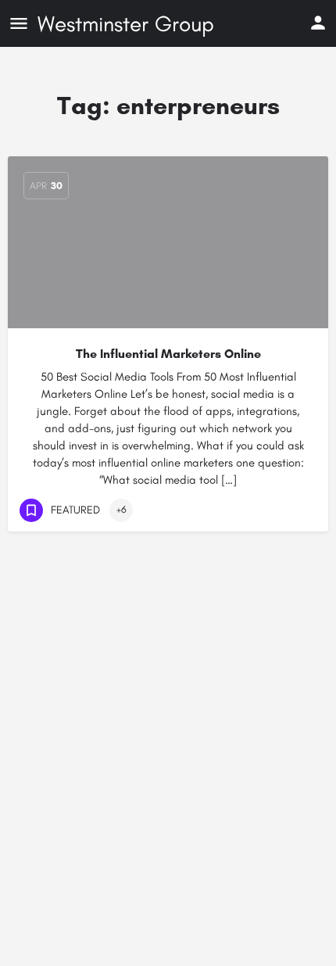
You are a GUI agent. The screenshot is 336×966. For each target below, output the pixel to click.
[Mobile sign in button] (318, 23)
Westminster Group (126, 23)
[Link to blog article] (168, 242)
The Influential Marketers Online (168, 353)
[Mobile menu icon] (19, 23)
